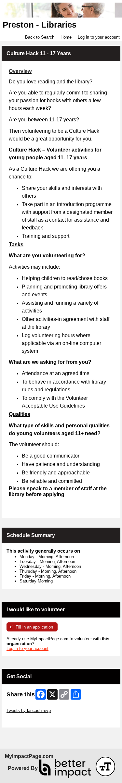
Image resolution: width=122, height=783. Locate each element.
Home (66, 37)
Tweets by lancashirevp (29, 710)
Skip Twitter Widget (25, 705)
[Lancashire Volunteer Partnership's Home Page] (61, 10)
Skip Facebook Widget (28, 720)
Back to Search (39, 37)
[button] (105, 766)
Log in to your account (99, 37)
